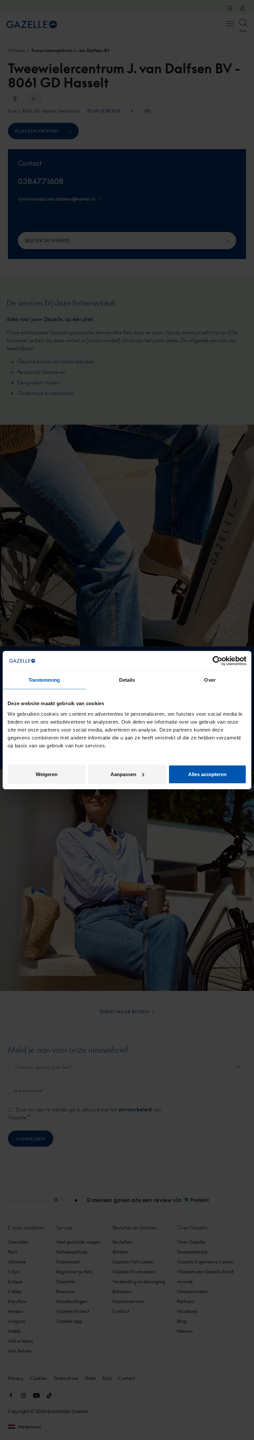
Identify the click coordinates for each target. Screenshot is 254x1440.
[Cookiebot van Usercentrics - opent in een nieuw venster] (217, 661)
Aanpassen (123, 774)
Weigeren (47, 774)
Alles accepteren (207, 774)
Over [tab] (209, 680)
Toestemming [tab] (44, 680)
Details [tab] (127, 680)
